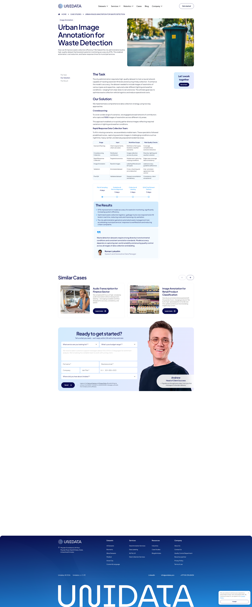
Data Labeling (133, 549)
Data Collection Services (137, 557)
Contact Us (178, 549)
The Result (64, 81)
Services (132, 540)
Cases (139, 6)
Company (178, 540)
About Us (177, 546)
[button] (182, 277)
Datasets (102, 6)
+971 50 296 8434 (187, 575)
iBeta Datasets (111, 553)
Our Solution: (65, 78)
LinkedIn (151, 575)
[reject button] (248, 592)
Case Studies (75, 14)
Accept (234, 601)
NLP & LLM (132, 553)
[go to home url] (80, 542)
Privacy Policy (103, 383)
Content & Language (113, 564)
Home (64, 14)
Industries (155, 546)
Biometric (110, 549)
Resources (156, 540)
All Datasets (110, 546)
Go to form (183, 84)
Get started (186, 6)
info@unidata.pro (167, 575)
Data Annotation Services (137, 546)
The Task (64, 75)
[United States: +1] (102, 370)
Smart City (110, 560)
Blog (147, 6)
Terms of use (178, 564)
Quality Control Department (183, 553)
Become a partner (180, 557)
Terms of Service (91, 383)
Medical (109, 557)
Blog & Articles (156, 553)
